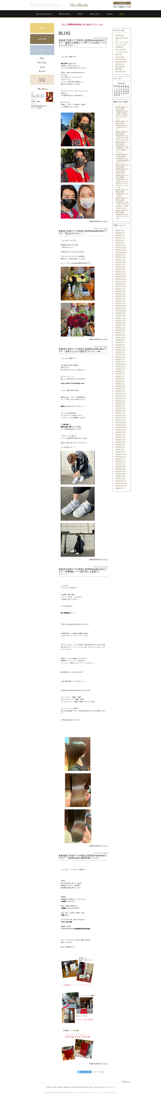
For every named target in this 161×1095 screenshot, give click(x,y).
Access (91, 1087)
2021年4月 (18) (120, 296)
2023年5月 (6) (120, 235)
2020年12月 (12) (121, 306)
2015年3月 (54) (120, 473)
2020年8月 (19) (120, 315)
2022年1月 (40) (120, 274)
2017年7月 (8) (120, 405)
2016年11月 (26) (121, 425)
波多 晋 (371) (120, 64)
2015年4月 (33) (120, 471)
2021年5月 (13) (120, 293)
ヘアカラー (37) (121, 45)
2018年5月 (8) (120, 381)
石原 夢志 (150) (121, 71)
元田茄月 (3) (120, 47)
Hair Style (102, 1087)
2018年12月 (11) (121, 364)
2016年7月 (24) (120, 435)
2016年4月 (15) (120, 442)
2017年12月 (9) (120, 393)
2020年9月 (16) (120, 313)
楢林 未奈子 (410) (121, 62)
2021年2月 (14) (120, 301)
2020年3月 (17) (120, 327)
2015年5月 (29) (120, 469)
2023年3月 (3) (120, 240)
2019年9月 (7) (120, 342)
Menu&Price (67, 1087)
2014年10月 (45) (121, 486)
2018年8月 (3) (120, 374)
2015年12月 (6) (120, 452)
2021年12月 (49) (121, 276)
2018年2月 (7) (120, 388)
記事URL (105, 221)
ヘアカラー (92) (122, 52)
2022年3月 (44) (120, 269)
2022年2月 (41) (120, 272)
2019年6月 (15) (120, 349)
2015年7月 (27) (120, 464)
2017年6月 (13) (120, 408)
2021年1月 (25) (120, 303)
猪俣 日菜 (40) (120, 66)
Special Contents (57, 1087)
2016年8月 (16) (120, 432)
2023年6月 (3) (120, 233)
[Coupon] (42, 54)
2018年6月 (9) (120, 379)
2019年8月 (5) (120, 345)
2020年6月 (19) (120, 320)
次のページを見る (99, 1072)
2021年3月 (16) (120, 298)
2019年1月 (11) (120, 362)
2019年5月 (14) (120, 352)
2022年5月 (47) (120, 264)
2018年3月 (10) (120, 386)
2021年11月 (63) (121, 279)
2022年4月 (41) (120, 267)
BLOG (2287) (120, 35)
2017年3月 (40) (120, 415)
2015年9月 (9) (120, 459)
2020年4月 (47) (120, 325)
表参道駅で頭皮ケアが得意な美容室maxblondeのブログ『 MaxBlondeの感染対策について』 (122, 158)
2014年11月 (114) (121, 483)
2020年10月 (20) (121, 310)
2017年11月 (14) (121, 396)
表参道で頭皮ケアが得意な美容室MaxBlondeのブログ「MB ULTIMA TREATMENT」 (122, 169)
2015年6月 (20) (120, 466)
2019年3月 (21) (120, 357)
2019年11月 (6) (120, 337)
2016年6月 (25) (120, 437)
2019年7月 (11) (120, 347)
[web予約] (42, 43)
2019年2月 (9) (120, 359)
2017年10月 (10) (121, 398)
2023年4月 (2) (120, 237)
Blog (96, 1087)
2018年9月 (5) (120, 371)
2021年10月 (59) (121, 281)
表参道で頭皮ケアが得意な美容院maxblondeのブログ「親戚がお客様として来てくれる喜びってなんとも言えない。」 (122, 113)
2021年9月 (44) (120, 284)
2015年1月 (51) (120, 478)
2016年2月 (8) (120, 447)
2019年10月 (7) (120, 340)
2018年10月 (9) (120, 369)
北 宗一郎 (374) (121, 49)
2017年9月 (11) (120, 401)
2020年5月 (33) (120, 323)
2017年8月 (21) (120, 403)
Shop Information (82, 1087)
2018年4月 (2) (120, 383)
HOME (48, 1087)
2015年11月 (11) (121, 454)
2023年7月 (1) (120, 230)
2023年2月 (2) (120, 242)
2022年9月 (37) (120, 254)
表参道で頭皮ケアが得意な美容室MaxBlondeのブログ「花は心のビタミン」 (122, 125)
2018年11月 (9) (120, 366)
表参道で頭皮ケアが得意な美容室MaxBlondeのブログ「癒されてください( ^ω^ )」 (122, 214)
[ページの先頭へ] (126, 1081)
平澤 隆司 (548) (121, 59)
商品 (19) (118, 54)
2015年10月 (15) (121, 456)
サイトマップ (111, 1087)
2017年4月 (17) (120, 413)
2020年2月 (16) (120, 330)
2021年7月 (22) (120, 289)
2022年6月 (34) (120, 262)
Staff (74, 1087)
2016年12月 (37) (121, 422)
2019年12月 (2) (120, 335)
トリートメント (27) (122, 42)
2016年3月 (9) (120, 444)
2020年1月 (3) (120, 332)
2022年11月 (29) (121, 250)
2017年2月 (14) (120, 418)
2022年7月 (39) (120, 259)
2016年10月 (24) (121, 427)
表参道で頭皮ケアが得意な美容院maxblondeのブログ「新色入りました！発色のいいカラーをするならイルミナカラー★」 (122, 181)
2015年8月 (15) (120, 461)
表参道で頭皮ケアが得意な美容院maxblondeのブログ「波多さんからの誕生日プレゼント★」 (122, 135)
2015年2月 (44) (120, 476)
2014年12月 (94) (121, 481)
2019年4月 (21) (120, 354)
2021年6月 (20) (120, 291)
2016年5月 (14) (120, 439)
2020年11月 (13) (121, 308)
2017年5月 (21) (120, 410)
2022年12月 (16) (121, 247)
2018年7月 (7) (120, 376)
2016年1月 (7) (120, 449)
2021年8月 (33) (120, 286)
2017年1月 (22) (120, 420)
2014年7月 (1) (120, 488)
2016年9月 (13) (120, 430)
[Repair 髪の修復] (42, 84)
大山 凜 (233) (120, 57)
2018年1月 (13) (120, 391)
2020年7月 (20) (120, 318)
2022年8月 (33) (120, 257)
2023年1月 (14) (120, 245)
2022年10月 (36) (121, 252)
